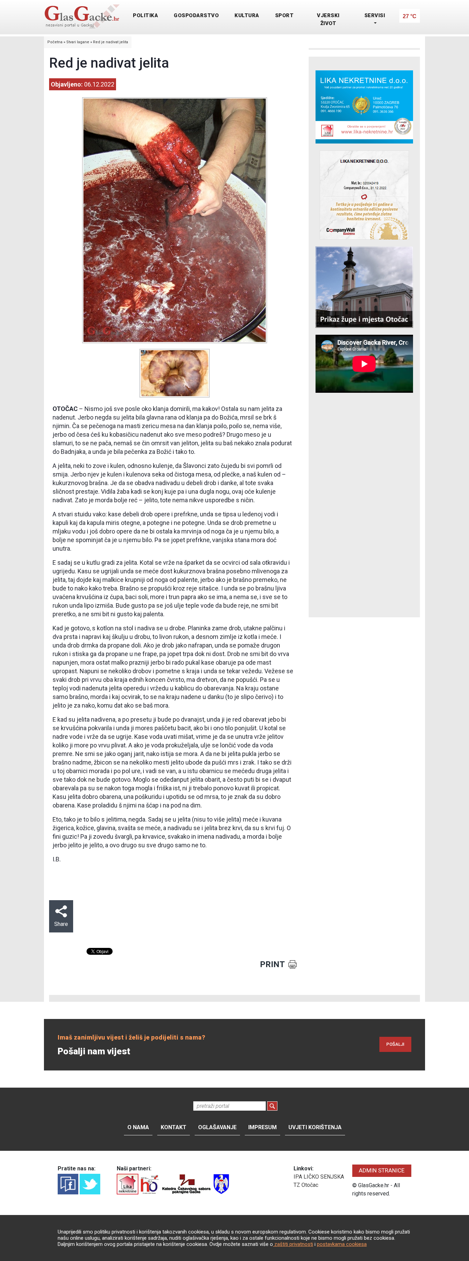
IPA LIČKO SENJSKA (319, 1176)
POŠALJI (395, 1044)
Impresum (262, 1127)
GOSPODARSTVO (196, 15)
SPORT (284, 15)
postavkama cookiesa (342, 1244)
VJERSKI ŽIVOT (328, 19)
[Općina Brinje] (221, 1183)
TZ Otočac (306, 1185)
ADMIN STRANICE (381, 1170)
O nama (138, 1127)
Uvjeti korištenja (315, 1127)
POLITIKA (145, 15)
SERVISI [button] (374, 15)
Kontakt (173, 1127)
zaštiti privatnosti (293, 1244)
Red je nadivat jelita (110, 42)
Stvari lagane (77, 42)
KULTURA (247, 15)
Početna (54, 42)
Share (61, 924)
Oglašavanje (217, 1127)
